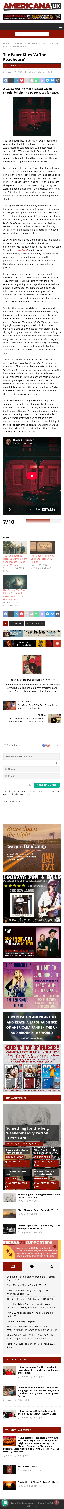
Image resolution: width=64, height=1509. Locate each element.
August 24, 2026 (29, 1417)
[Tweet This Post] (10, 80)
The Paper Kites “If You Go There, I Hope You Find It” (42, 558)
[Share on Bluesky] (52, 80)
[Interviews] (9, 1370)
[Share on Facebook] (5, 80)
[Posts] (12, 1266)
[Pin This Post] (21, 80)
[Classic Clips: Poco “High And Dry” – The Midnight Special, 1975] (9, 1229)
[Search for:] (32, 33)
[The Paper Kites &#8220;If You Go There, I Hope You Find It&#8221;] (42, 547)
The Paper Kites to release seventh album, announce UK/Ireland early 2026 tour (15, 560)
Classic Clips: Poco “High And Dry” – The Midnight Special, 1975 (46, 1150)
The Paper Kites (35, 623)
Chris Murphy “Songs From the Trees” (16, 1151)
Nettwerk (16, 623)
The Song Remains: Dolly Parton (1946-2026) (15, 1171)
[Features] (9, 1441)
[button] (59, 26)
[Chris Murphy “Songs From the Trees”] (9, 1213)
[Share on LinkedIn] (16, 80)
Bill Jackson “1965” (28, 1466)
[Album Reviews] (9, 1469)
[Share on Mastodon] (42, 80)
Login (57, 745)
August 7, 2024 (13, 1455)
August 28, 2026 (27, 1143)
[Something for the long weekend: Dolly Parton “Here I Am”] (9, 1197)
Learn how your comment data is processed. (32, 793)
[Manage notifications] (56, 1502)
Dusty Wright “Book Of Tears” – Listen (38, 1482)
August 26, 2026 (14, 1399)
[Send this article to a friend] (26, 80)
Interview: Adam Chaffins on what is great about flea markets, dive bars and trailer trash (44, 1169)
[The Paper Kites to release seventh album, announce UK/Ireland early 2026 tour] (15, 547)
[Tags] (31, 1266)
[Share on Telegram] (47, 80)
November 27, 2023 (31, 1470)
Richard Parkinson (36, 71)
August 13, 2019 (29, 1485)
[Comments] (50, 1266)
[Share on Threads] (57, 80)
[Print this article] (31, 80)
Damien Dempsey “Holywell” (21, 1321)
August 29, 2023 (14, 71)
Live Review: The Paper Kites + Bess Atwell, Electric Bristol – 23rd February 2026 (15, 595)
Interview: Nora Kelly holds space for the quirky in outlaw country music (37, 1412)
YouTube (22, 250)
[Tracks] (9, 1485)
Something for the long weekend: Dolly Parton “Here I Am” (27, 1133)
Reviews (18, 43)
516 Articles (49, 679)
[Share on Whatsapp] (36, 80)
